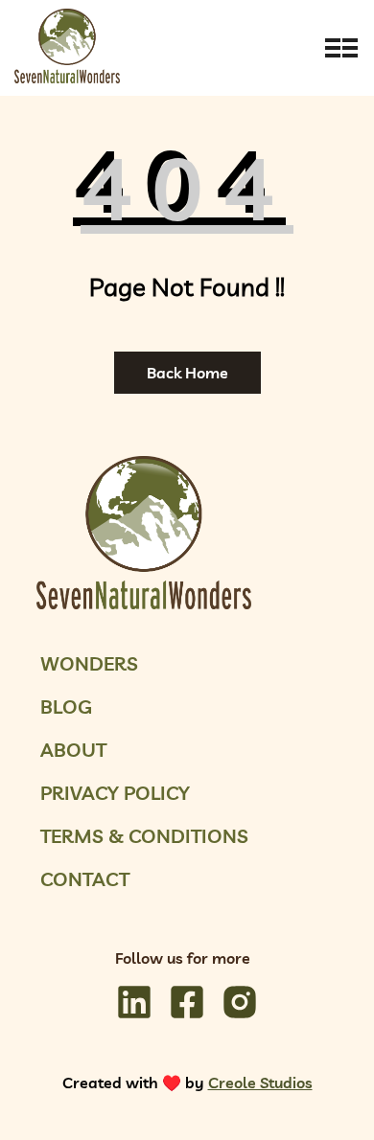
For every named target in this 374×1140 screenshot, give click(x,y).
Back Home (187, 372)
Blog (66, 706)
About (73, 750)
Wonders (89, 663)
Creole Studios (260, 1082)
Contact (84, 879)
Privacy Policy (115, 793)
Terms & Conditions (144, 836)
